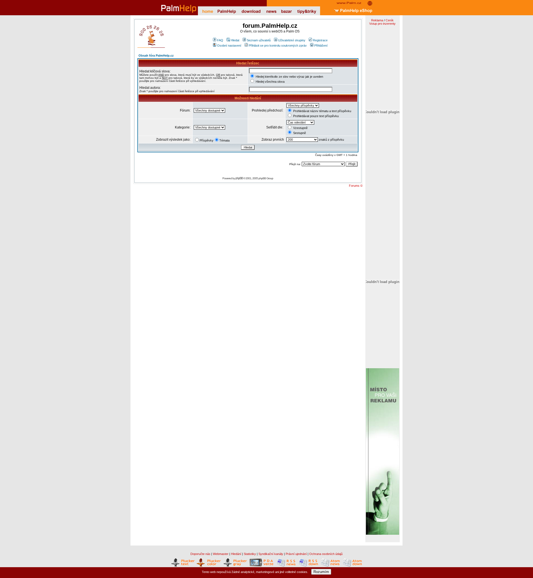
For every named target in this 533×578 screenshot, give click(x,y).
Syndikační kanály (270, 554)
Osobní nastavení (229, 45)
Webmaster (220, 554)
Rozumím (321, 572)
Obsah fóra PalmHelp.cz (156, 55)
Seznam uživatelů (259, 40)
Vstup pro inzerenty (382, 23)
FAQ (220, 40)
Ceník (390, 20)
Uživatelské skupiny (291, 40)
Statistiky (250, 554)
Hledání (236, 554)
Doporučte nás (200, 554)
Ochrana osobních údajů (326, 554)
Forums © (356, 185)
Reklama (377, 20)
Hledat (235, 40)
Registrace (320, 40)
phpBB (239, 178)
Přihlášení (321, 45)
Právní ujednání (296, 554)
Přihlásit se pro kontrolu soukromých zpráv (278, 45)
